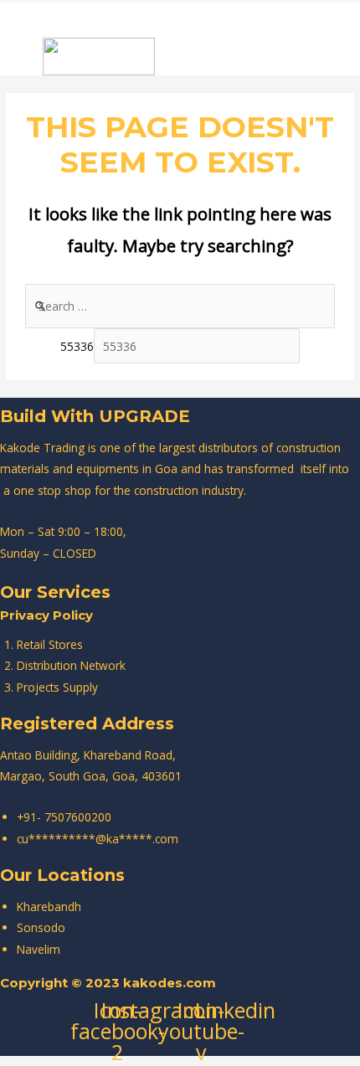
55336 (77, 346)
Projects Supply (57, 687)
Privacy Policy (46, 615)
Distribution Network (71, 665)
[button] (72, 19)
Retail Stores (50, 644)
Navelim (38, 949)
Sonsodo (41, 927)
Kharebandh (49, 906)
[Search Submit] (41, 305)
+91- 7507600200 (64, 817)
